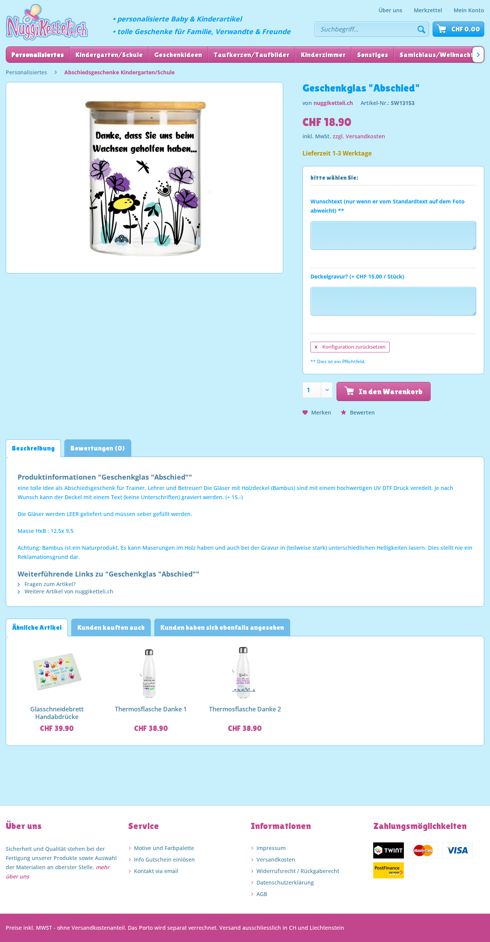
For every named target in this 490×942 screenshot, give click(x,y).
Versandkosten (275, 859)
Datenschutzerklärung (285, 882)
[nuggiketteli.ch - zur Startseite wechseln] (47, 22)
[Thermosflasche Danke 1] (151, 673)
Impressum (271, 848)
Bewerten (361, 412)
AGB (261, 894)
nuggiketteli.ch (333, 102)
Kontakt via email (156, 871)
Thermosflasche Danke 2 (245, 709)
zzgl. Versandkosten (359, 136)
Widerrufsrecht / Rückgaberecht (297, 871)
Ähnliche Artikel (37, 627)
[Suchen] (421, 29)
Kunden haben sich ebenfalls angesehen (222, 627)
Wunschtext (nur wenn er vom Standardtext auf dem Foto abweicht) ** (387, 206)
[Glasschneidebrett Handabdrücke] (57, 673)
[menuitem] (390, 10)
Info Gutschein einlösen (164, 859)
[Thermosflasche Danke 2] (245, 673)
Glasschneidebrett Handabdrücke (56, 713)
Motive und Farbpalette (164, 848)
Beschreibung (33, 448)
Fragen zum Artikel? (49, 584)
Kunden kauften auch (111, 627)
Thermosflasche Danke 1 (151, 709)
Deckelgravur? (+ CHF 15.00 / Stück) (357, 276)
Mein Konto (469, 10)
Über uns (390, 10)
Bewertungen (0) (97, 448)
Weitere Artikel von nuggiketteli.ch (68, 591)
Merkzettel (428, 10)
